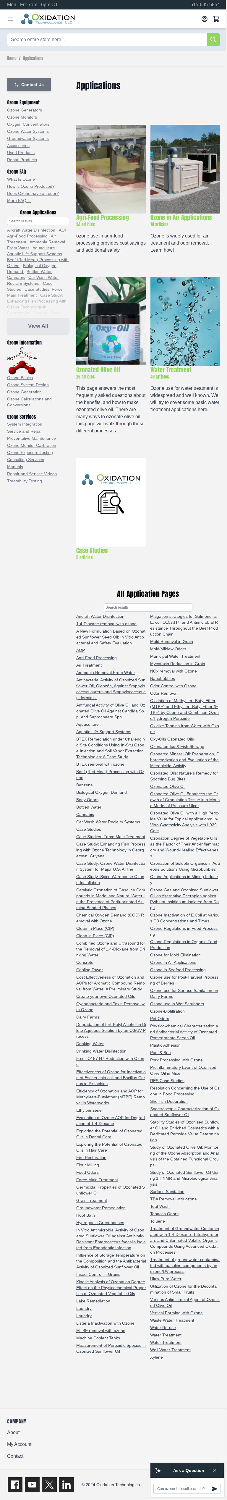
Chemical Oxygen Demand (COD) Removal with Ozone (110, 918)
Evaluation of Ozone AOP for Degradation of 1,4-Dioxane (110, 1120)
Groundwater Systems (28, 138)
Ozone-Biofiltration (167, 1011)
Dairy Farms (87, 1017)
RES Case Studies (167, 1080)
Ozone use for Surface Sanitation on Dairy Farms (184, 993)
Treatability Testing (24, 481)
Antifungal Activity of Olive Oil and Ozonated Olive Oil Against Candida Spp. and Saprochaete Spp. (110, 711)
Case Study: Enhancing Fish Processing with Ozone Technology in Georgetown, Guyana (110, 850)
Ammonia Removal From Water (105, 672)
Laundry (84, 1308)
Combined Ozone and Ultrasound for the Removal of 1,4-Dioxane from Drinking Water (110, 949)
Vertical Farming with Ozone (176, 1312)
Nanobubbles (162, 678)
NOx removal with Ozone (173, 671)
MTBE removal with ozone (100, 1330)
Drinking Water (90, 1043)
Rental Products (22, 159)
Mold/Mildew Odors (168, 648)
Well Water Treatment (170, 1349)
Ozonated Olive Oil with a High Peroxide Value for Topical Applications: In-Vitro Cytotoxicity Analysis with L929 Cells (184, 822)
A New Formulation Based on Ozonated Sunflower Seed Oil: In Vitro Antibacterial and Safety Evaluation (110, 637)
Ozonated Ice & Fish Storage (177, 746)
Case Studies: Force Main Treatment (110, 836)
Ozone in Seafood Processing (178, 969)
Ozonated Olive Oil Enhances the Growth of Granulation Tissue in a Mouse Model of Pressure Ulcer (185, 799)
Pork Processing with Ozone (176, 1060)
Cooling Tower (89, 969)
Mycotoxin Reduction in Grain (177, 663)
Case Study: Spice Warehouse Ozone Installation (110, 879)
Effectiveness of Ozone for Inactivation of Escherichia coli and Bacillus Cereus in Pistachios (111, 1077)
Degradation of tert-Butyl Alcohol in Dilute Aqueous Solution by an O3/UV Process (111, 1030)
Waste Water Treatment (172, 1320)
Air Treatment (89, 665)
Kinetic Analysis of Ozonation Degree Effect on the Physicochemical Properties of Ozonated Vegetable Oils (111, 1287)
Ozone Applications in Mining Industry (184, 879)
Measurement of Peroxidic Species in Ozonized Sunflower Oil (111, 1348)
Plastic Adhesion (165, 1045)
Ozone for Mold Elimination (175, 955)
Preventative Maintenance (31, 438)
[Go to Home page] (108, 19)
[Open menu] (10, 18)
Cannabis (16, 277)
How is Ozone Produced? (31, 186)
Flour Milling (87, 1165)
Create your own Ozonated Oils (105, 996)
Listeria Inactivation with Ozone (105, 1323)
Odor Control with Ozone (173, 685)
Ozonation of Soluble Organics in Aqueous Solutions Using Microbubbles (185, 866)
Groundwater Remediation (101, 1207)
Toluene (157, 1221)
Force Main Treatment (97, 1179)
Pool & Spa (160, 1052)
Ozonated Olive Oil (167, 786)
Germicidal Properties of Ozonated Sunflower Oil (110, 1190)
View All (38, 326)
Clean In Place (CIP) (95, 928)
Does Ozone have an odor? (33, 193)
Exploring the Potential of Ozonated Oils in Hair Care (109, 1147)
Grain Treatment (91, 1200)
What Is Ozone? (22, 179)
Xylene (156, 1357)
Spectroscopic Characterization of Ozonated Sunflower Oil (185, 1111)
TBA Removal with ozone (173, 1199)
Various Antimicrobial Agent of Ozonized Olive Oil (185, 1302)
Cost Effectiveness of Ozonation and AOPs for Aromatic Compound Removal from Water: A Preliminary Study (110, 983)
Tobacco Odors (164, 1213)
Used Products (21, 152)
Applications (33, 59)
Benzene (84, 785)
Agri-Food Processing (27, 236)
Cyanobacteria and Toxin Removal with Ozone (110, 1006)
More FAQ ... (19, 200)
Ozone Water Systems (28, 131)
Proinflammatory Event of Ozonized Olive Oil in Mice (183, 1070)
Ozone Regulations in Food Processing (184, 931)
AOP (63, 230)
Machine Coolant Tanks (98, 1338)
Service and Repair (25, 431)
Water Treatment (165, 1335)
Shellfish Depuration (169, 1101)
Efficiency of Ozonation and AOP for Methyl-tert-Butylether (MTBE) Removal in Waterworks (110, 1097)
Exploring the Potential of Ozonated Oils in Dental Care (109, 1134)
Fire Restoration (91, 1157)
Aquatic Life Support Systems (34, 253)
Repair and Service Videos (32, 473)
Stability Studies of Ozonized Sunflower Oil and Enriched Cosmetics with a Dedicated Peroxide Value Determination (184, 1131)
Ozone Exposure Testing (30, 452)
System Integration (24, 424)
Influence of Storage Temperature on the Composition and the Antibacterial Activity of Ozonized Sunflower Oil (111, 1261)
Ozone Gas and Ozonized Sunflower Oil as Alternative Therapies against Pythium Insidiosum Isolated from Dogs (184, 899)
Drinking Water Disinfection (101, 1051)
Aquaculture (44, 247)
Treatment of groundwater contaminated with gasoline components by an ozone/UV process (185, 1265)
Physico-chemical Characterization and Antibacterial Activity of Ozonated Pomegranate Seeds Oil (184, 1032)
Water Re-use (163, 1327)
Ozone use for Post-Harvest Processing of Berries (184, 980)
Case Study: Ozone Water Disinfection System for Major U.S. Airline (110, 866)
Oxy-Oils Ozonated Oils (172, 739)
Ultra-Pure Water (165, 1278)
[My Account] (204, 18)
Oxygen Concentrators (28, 124)
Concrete (84, 962)
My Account (19, 1444)
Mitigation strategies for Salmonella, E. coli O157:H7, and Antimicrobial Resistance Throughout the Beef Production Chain (184, 625)
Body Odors (87, 799)
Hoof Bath (85, 1215)
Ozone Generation (24, 391)
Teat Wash (160, 1206)
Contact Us (32, 84)
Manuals (15, 466)
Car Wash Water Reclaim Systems (108, 821)
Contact (15, 1456)
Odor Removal (163, 693)
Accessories (18, 145)
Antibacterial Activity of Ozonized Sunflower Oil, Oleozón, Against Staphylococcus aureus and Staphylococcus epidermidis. (111, 689)
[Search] (213, 39)
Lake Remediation (93, 1301)
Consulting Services (25, 459)
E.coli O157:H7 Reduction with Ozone (110, 1061)
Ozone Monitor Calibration (31, 445)
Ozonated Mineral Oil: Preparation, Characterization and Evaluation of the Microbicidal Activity (184, 759)
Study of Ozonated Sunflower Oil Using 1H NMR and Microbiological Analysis (184, 1178)
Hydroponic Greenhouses (100, 1222)
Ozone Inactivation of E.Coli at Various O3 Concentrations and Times (185, 918)
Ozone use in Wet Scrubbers (177, 1003)
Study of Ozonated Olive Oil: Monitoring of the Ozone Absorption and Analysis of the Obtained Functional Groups (184, 1156)
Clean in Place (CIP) (95, 935)
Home (12, 59)
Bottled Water (39, 271)
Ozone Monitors (22, 117)
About (13, 1432)
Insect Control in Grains (98, 1274)
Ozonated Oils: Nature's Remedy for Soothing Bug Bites (184, 776)
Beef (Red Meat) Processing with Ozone (110, 774)
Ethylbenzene (89, 1110)
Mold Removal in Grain (171, 641)
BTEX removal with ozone (100, 764)
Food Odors (87, 1172)
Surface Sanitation (167, 1191)
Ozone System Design (28, 384)
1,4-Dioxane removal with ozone (106, 623)
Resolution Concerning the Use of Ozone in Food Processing (185, 1091)
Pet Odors (159, 1018)
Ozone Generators (24, 110)
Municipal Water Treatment (175, 656)
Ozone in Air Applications (173, 962)
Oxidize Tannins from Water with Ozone (184, 728)
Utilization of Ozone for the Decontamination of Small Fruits (183, 1289)
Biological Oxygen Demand (101, 792)
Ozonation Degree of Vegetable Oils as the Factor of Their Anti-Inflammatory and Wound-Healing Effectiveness (184, 847)
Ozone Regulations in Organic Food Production (183, 944)
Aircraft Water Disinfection (31, 230)
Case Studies (88, 829)
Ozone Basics (20, 377)
